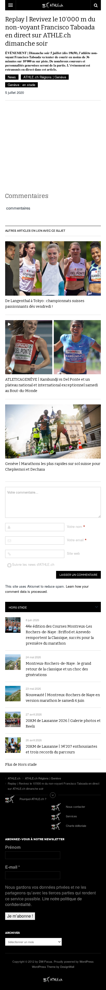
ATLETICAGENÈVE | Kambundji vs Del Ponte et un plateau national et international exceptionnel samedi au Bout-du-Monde (51, 385)
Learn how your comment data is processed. (47, 589)
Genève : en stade (21, 84)
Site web (73, 553)
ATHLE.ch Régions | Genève (44, 76)
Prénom (13, 847)
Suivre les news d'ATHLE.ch (32, 564)
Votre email (75, 539)
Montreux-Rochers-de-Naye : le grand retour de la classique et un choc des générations (58, 669)
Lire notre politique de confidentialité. (43, 901)
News (12, 76)
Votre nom (74, 526)
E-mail (12, 867)
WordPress (87, 961)
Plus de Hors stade (21, 764)
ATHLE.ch (53, 979)
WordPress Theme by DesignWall (53, 966)
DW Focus (53, 5)
